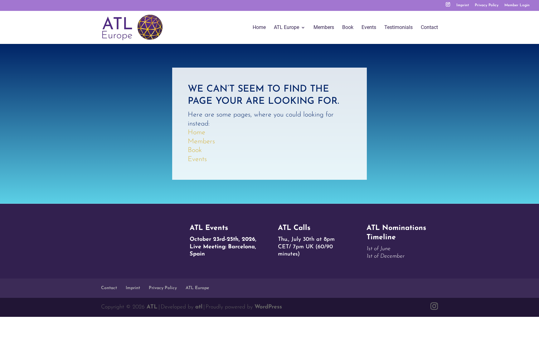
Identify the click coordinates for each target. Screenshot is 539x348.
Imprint (462, 5)
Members (323, 27)
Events (369, 27)
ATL (152, 307)
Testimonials (398, 27)
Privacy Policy (486, 5)
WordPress (268, 307)
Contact (429, 27)
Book (347, 27)
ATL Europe (286, 27)
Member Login (517, 5)
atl (198, 307)
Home (259, 27)
